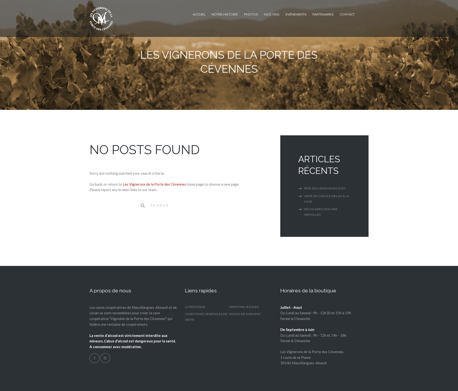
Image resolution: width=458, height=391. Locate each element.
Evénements (296, 14)
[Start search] (142, 205)
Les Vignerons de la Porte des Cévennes (154, 184)
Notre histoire (225, 14)
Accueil (199, 14)
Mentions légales (244, 307)
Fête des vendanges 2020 (324, 188)
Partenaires (323, 14)
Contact (347, 14)
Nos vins (272, 14)
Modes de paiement (245, 314)
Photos (251, 14)
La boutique (195, 307)
